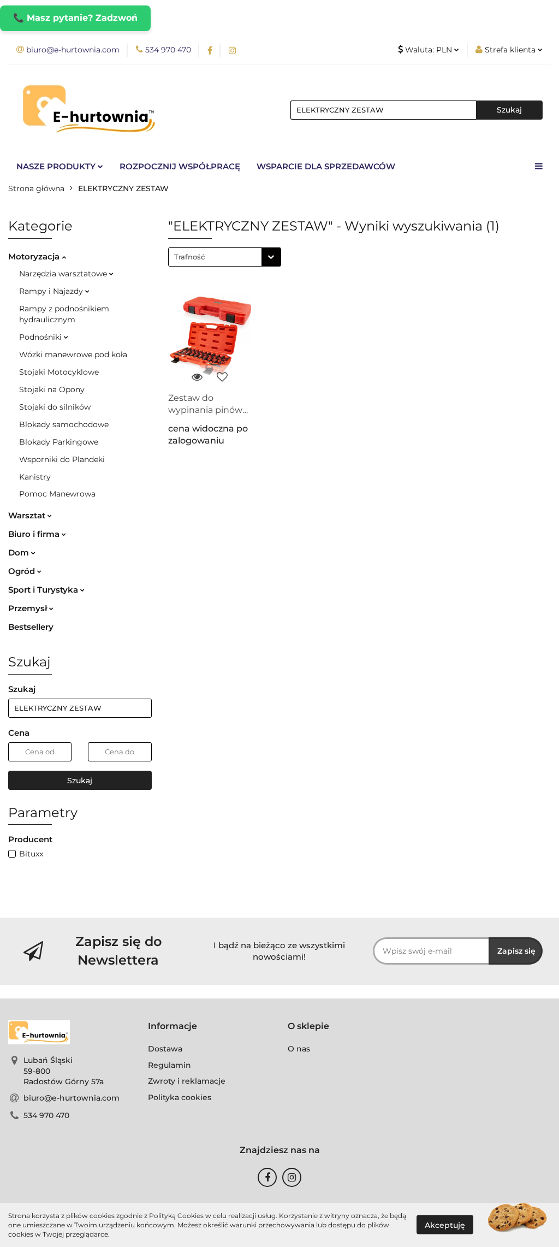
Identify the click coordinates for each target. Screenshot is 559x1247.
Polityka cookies (179, 1097)
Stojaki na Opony (52, 389)
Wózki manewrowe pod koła (73, 354)
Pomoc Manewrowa (57, 494)
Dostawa (165, 1049)
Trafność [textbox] (189, 256)
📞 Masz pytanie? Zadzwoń (75, 18)
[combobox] (224, 257)
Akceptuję (445, 1225)
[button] (172, 1026)
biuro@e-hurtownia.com (71, 1098)
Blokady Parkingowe (58, 442)
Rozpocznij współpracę (180, 166)
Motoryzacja (35, 256)
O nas (299, 1049)
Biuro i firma (35, 534)
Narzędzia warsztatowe (64, 274)
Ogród (22, 571)
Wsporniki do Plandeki (62, 459)
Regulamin (169, 1065)
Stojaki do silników (55, 407)
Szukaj (79, 780)
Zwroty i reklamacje (186, 1081)
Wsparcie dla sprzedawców (326, 166)
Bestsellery (30, 627)
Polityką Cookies (176, 1215)
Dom (19, 552)
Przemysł (28, 608)
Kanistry (35, 477)
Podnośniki (41, 337)
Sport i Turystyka (44, 589)
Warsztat (27, 515)
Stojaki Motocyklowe (59, 372)
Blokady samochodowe (64, 424)
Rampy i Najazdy (52, 291)
